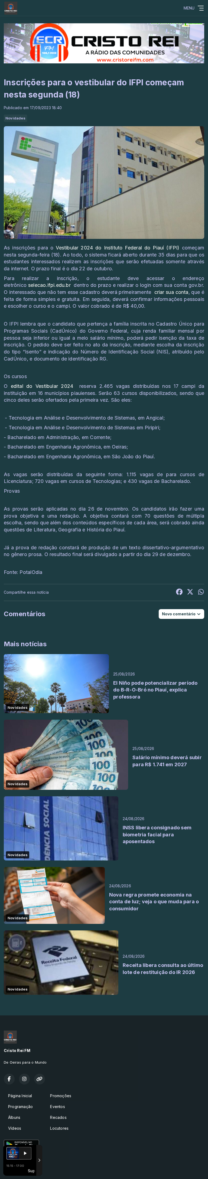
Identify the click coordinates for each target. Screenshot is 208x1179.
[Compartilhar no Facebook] (179, 592)
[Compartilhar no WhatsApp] (201, 592)
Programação (20, 1106)
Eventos (57, 1106)
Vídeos (14, 1128)
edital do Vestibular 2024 (42, 386)
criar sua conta (170, 292)
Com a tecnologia (15, 1169)
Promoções (60, 1095)
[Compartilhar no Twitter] (190, 592)
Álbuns (14, 1117)
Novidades (15, 118)
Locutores (59, 1128)
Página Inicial (20, 1095)
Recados (58, 1117)
